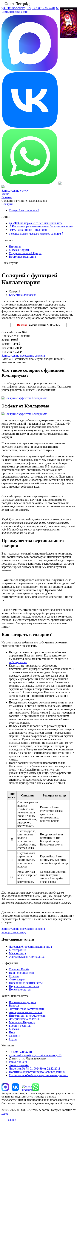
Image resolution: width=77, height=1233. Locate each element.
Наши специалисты (21, 972)
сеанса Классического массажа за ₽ (36, 233)
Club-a (12, 1119)
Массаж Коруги (19, 249)
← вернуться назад (13, 932)
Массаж (14, 1029)
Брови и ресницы (20, 1025)
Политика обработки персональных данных (37, 1071)
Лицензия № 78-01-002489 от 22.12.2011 (34, 1068)
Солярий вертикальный (24, 210)
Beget (4, 1113)
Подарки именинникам (24, 986)
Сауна (13, 1039)
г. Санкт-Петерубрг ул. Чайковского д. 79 (35, 1055)
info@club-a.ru (18, 1061)
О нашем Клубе (19, 969)
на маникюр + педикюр (28, 229)
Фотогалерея (17, 979)
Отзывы (14, 976)
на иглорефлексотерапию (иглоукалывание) (41, 226)
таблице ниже (18, 662)
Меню (5, 194)
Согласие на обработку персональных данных (38, 1075)
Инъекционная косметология (27, 1015)
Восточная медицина (22, 256)
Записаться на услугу (15, 190)
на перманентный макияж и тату (35, 223)
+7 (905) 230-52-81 (43, 8)
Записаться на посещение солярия (23, 355)
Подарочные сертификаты (26, 982)
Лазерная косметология (24, 1019)
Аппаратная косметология (25, 1012)
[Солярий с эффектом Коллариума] (24, 398)
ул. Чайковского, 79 (16, 8)
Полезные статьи (20, 989)
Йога (12, 1032)
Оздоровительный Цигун (25, 253)
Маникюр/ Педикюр (22, 1022)
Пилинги (15, 246)
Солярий (7, 204)
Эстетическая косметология (26, 1008)
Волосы (14, 1005)
